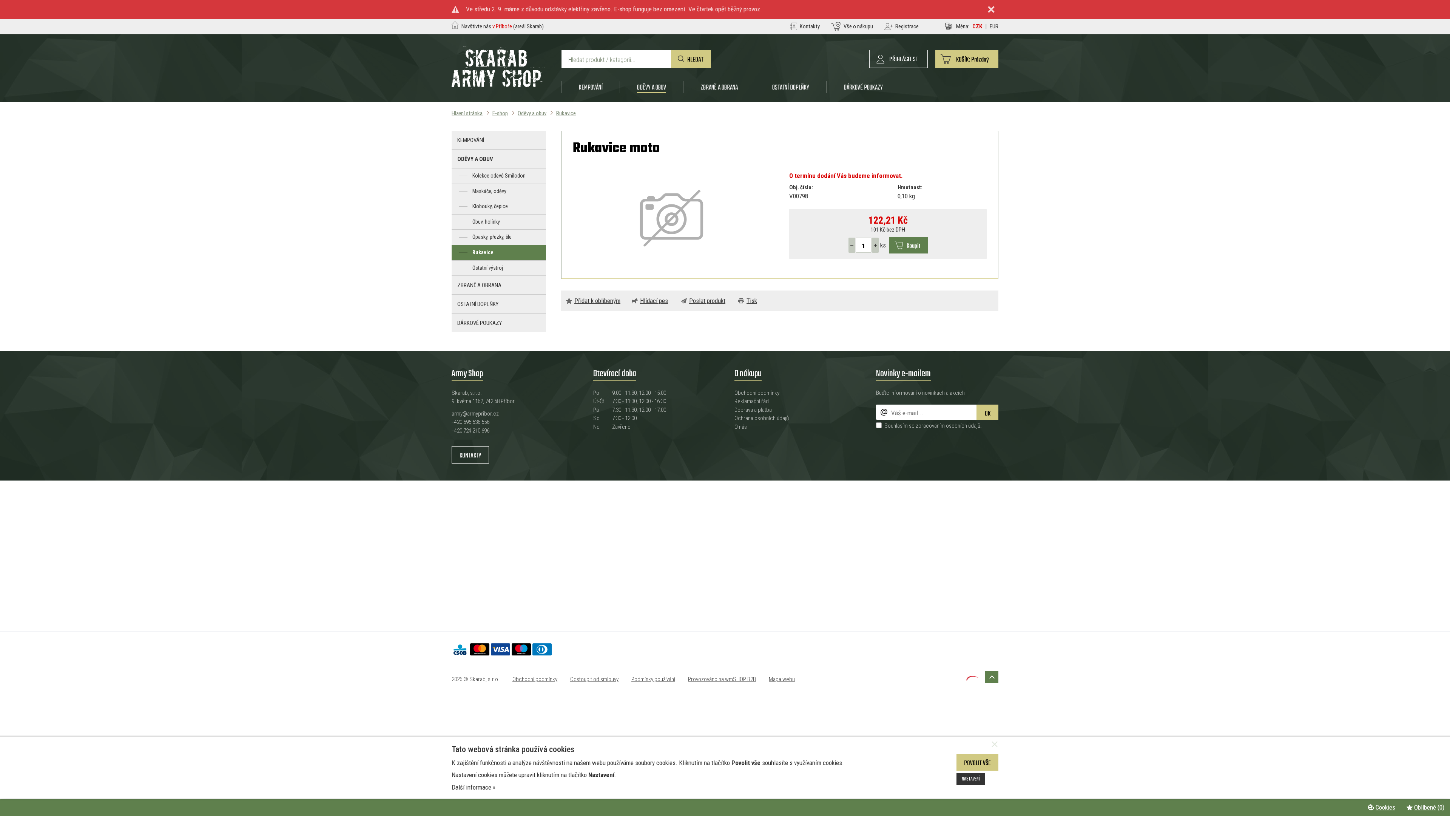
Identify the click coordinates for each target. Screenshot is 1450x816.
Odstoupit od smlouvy (594, 679)
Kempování (591, 87)
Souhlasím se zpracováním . (933, 425)
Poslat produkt (707, 300)
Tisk (752, 300)
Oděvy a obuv (651, 87)
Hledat (695, 60)
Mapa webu (782, 679)
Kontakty (470, 456)
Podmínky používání (653, 679)
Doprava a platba (753, 409)
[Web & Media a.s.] (972, 678)
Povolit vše (977, 763)
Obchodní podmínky (756, 392)
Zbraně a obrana (719, 87)
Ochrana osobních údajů (761, 418)
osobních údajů (963, 425)
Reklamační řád (751, 401)
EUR (994, 26)
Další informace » (473, 787)
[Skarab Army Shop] (498, 86)
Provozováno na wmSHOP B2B (722, 679)
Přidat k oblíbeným (597, 300)
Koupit (913, 246)
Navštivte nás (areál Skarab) (502, 26)
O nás (740, 426)
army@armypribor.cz (475, 413)
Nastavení (971, 779)
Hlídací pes (654, 300)
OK (987, 414)
